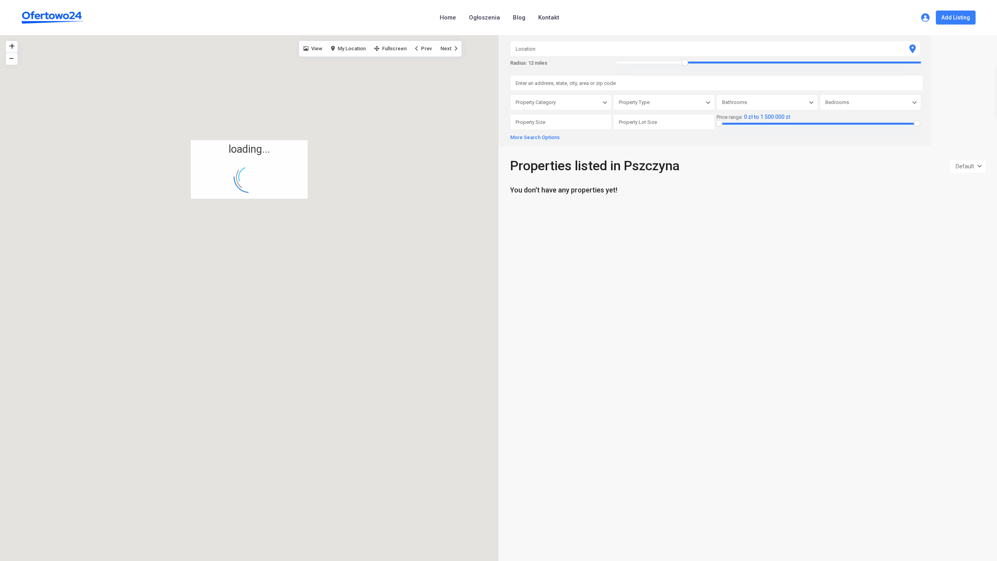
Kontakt (548, 17)
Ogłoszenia (484, 17)
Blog (519, 17)
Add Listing (955, 17)
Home (448, 17)
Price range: (730, 117)
